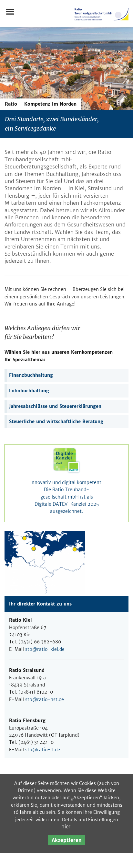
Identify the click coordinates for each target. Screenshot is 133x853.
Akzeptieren (67, 840)
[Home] (101, 22)
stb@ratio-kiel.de (45, 649)
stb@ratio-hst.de (44, 699)
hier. (66, 827)
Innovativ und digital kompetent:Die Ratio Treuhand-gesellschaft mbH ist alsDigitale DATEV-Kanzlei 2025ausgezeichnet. (66, 496)
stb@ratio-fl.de (42, 750)
